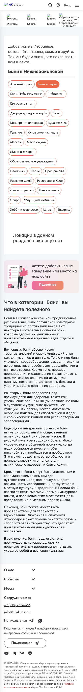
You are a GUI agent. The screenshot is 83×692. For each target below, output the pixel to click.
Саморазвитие (49, 190)
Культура (16, 132)
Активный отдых (21, 84)
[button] (58, 5)
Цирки (48, 209)
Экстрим (64, 209)
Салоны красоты (22, 190)
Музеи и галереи (22, 151)
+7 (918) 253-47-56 (17, 605)
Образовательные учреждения (32, 161)
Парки (35, 171)
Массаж (16, 142)
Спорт (14, 200)
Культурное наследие (43, 132)
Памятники (17, 171)
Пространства (54, 171)
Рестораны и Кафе (50, 180)
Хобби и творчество (24, 209)
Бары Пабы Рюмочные (26, 93)
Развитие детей (21, 180)
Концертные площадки (26, 122)
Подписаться (21, 643)
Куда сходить (57, 122)
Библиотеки (56, 93)
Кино (56, 113)
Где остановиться (22, 103)
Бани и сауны (47, 84)
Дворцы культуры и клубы (28, 113)
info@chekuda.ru (16, 612)
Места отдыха (36, 142)
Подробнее (47, 284)
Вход (67, 5)
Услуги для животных (39, 200)
